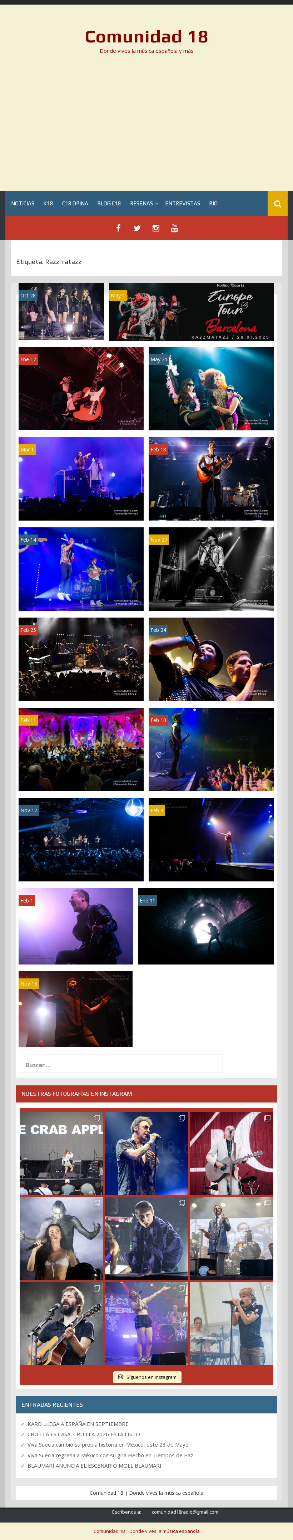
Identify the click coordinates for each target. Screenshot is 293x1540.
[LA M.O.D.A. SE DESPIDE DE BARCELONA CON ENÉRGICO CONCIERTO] (81, 839)
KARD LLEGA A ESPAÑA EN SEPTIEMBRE (78, 1423)
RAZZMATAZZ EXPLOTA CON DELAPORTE (81, 507)
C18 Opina (75, 203)
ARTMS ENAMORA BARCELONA (61, 327)
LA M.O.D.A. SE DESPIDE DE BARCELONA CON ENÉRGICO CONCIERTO (81, 865)
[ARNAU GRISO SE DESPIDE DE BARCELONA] (81, 568)
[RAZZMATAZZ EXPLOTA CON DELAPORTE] (81, 478)
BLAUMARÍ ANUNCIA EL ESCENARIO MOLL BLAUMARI (95, 1465)
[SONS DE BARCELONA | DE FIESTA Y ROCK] (81, 749)
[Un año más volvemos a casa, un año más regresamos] (231, 1323)
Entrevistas (182, 203)
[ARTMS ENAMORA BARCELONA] (61, 311)
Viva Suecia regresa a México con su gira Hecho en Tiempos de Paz (110, 1455)
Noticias (22, 203)
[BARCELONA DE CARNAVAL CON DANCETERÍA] (211, 658)
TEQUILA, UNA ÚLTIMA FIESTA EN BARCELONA (211, 597)
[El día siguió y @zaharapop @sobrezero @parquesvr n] (146, 1238)
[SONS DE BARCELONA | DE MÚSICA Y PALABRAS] (81, 658)
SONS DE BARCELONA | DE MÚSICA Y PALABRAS (81, 688)
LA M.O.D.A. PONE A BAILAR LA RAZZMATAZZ (211, 507)
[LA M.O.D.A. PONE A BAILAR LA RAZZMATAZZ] (211, 478)
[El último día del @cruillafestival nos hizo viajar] (61, 1238)
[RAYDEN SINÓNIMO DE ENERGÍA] (211, 839)
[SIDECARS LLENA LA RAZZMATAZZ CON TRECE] (81, 388)
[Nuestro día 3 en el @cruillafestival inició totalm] (231, 1238)
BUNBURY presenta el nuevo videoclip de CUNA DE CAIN (206, 951)
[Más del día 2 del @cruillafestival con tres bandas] (61, 1323)
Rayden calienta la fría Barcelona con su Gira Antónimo (75, 1034)
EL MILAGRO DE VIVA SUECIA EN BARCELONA (211, 778)
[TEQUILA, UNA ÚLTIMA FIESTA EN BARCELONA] (211, 568)
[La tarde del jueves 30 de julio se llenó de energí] (61, 1153)
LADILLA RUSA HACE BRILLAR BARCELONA (211, 417)
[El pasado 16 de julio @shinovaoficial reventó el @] (146, 1153)
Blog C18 (109, 203)
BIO (213, 203)
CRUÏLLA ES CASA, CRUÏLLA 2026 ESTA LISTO (84, 1434)
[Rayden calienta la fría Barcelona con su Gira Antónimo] (76, 1008)
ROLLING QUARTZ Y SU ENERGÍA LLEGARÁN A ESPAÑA (191, 328)
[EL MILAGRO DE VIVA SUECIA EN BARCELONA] (211, 749)
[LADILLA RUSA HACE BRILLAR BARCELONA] (211, 388)
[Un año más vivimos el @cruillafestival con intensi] (231, 1153)
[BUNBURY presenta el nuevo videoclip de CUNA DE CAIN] (206, 925)
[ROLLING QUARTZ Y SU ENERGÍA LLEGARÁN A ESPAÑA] (191, 311)
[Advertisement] (146, 125)
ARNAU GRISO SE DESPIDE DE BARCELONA (81, 597)
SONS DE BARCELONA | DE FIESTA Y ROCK (81, 778)
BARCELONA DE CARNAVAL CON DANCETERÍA (211, 688)
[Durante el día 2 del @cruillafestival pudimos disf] (146, 1323)
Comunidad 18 (147, 36)
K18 (48, 203)
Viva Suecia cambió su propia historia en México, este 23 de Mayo (108, 1444)
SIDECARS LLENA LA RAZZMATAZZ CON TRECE (81, 417)
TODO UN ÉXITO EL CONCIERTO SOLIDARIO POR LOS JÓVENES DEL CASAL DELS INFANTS (75, 944)
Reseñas (141, 203)
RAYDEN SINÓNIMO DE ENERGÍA (211, 872)
